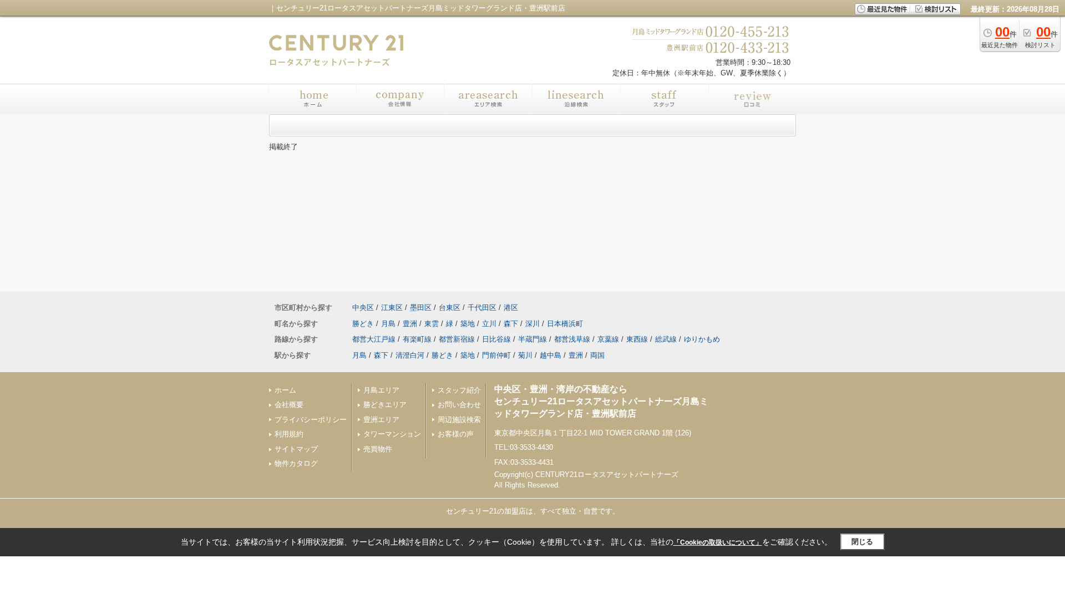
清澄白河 (409, 355)
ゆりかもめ (702, 339)
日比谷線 (496, 339)
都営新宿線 (457, 339)
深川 (532, 323)
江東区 (392, 307)
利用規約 (289, 434)
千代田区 (482, 307)
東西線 (637, 339)
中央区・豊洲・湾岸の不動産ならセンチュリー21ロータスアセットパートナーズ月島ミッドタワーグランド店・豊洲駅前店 (601, 401)
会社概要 (289, 404)
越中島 (550, 355)
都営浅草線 (572, 339)
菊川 (525, 355)
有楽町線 (417, 339)
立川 (489, 323)
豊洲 (410, 323)
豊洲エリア (381, 419)
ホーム (285, 390)
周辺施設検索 (459, 419)
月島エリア (381, 390)
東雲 (431, 323)
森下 (511, 323)
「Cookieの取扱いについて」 (717, 542)
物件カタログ (296, 463)
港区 (511, 307)
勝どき (363, 323)
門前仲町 (496, 355)
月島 (388, 323)
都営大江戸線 (373, 339)
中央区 (363, 307)
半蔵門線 (532, 339)
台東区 (449, 307)
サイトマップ (296, 449)
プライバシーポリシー (311, 419)
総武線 (666, 339)
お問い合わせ (459, 404)
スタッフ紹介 (459, 390)
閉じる (862, 541)
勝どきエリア (385, 404)
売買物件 (377, 449)
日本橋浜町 (565, 323)
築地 (467, 323)
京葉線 (608, 339)
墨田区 (421, 307)
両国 (597, 355)
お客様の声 (456, 434)
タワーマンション (392, 434)
